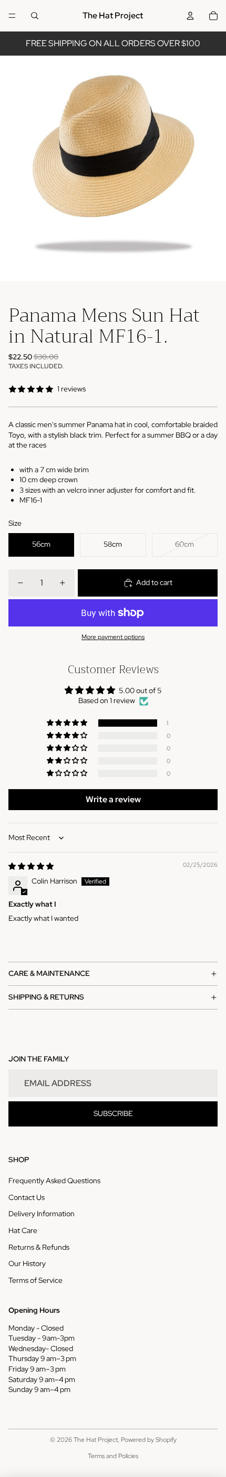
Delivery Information (41, 1213)
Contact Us (26, 1197)
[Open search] (34, 15)
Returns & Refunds (38, 1247)
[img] (31, 866)
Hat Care (22, 1230)
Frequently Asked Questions (54, 1180)
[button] (68, 723)
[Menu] (12, 16)
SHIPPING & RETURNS (46, 997)
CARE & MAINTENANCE (49, 973)
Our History (27, 1263)
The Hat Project (96, 1440)
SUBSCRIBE (113, 1113)
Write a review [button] (113, 799)
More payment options (113, 637)
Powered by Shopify (149, 1440)
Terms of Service (35, 1280)
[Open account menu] (190, 15)
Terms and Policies (113, 1456)
